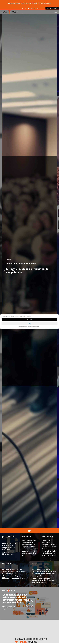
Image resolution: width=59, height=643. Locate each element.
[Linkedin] (34, 8)
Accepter (29, 319)
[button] (29, 604)
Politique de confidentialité (33, 326)
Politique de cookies (23, 326)
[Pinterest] (31, 8)
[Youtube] (28, 8)
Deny (29, 323)
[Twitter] (22, 8)
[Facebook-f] (25, 8)
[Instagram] (37, 8)
